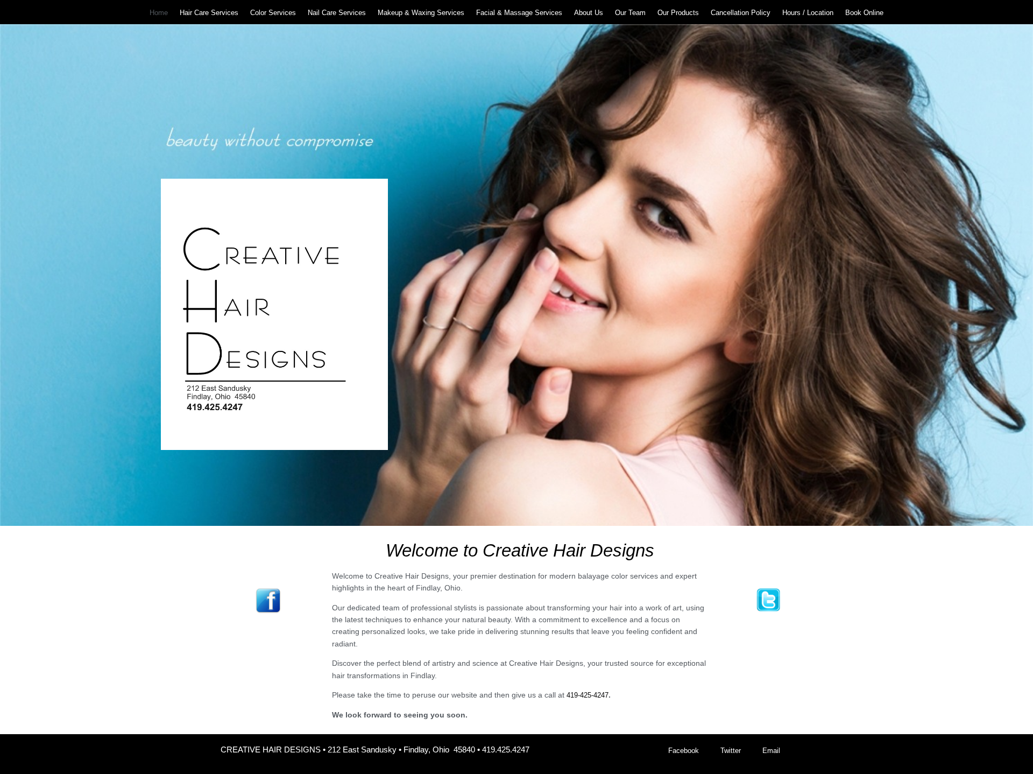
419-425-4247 (588, 695)
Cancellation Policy (740, 13)
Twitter (730, 751)
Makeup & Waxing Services (421, 13)
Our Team (630, 13)
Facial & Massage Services (519, 13)
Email (771, 751)
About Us (588, 13)
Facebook (683, 751)
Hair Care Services (209, 13)
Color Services (273, 13)
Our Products (678, 13)
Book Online (864, 13)
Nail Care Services (337, 13)
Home (159, 13)
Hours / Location (807, 13)
